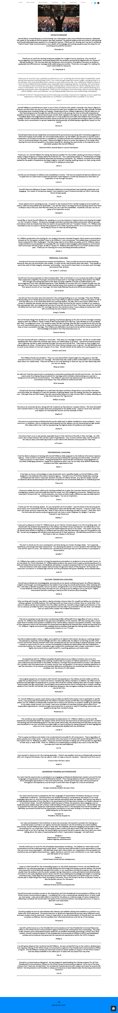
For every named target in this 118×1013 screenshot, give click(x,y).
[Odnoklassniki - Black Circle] (98, 3)
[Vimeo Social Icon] (95, 3)
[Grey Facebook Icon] (92, 3)
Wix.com (71, 1010)
